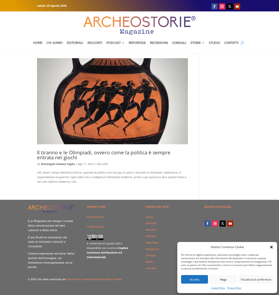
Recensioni (152, 249)
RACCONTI (94, 43)
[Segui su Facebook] (214, 6)
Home (149, 216)
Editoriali (151, 223)
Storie (149, 261)
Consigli (151, 255)
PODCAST (113, 43)
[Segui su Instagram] (222, 6)
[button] (271, 247)
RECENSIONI (159, 43)
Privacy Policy (234, 287)
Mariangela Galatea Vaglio (58, 164)
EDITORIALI (75, 43)
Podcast (151, 236)
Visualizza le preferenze (256, 279)
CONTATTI (231, 43)
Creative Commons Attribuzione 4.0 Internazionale (107, 252)
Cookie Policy (218, 287)
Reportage (152, 242)
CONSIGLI (179, 43)
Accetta (194, 279)
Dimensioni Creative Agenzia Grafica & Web (94, 279)
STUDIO (214, 43)
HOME (37, 43)
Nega (223, 279)
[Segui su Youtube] (237, 6)
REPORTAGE (137, 43)
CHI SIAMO (54, 43)
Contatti (151, 268)
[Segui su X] (230, 6)
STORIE (195, 43)
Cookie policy (95, 226)
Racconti (102, 164)
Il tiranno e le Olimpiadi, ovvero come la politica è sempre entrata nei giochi (103, 155)
